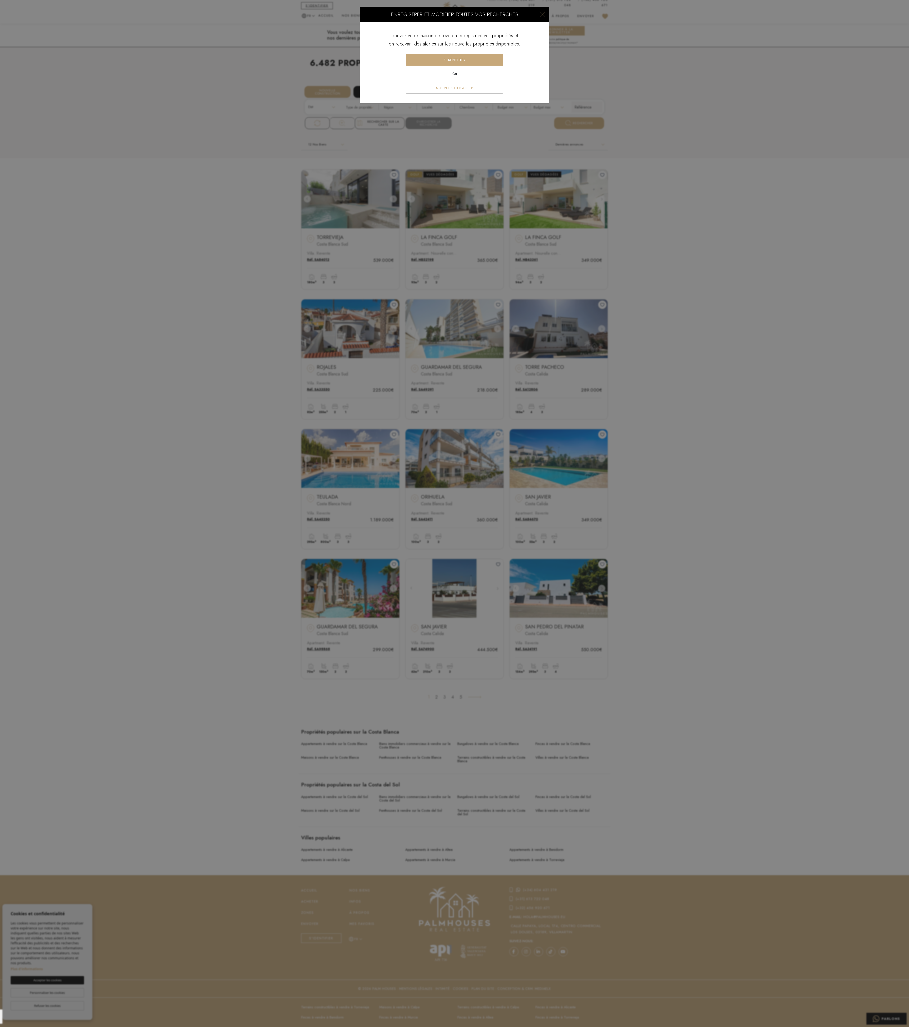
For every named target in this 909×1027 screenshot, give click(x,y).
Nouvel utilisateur (454, 88)
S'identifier (455, 60)
